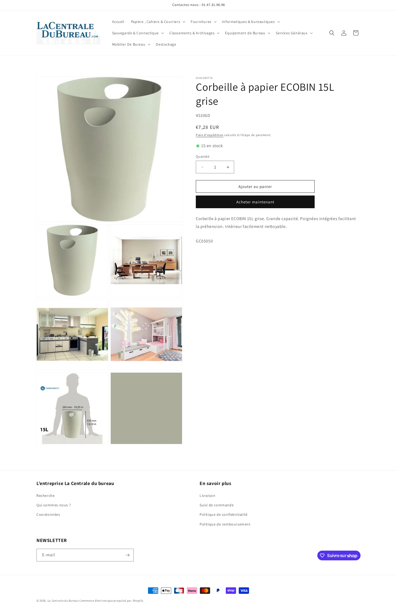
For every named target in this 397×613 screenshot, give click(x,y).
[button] (157, 21)
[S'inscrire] (127, 555)
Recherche (45, 495)
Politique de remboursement (225, 524)
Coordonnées (48, 514)
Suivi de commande (217, 505)
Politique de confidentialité (224, 514)
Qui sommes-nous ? (53, 505)
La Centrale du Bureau (63, 600)
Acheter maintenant (255, 201)
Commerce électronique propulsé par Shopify (111, 600)
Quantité (202, 156)
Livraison (207, 495)
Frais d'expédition (210, 135)
